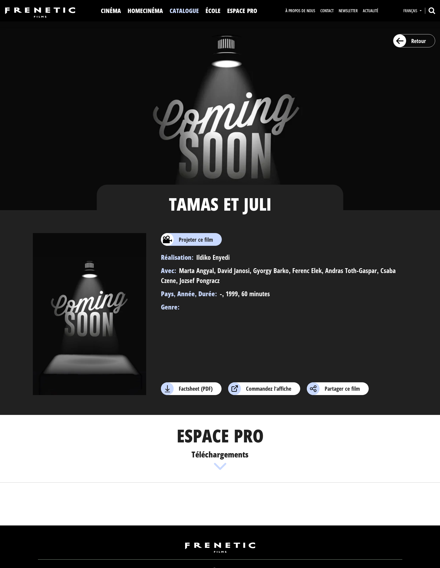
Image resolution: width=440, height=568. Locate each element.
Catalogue (184, 10)
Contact (327, 10)
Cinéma (111, 10)
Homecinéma (145, 10)
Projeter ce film (196, 239)
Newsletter (348, 10)
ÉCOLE (213, 10)
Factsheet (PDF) (196, 388)
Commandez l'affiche (268, 388)
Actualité (370, 10)
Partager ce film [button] (342, 388)
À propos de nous (300, 10)
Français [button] (410, 10)
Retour (418, 41)
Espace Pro (242, 10)
